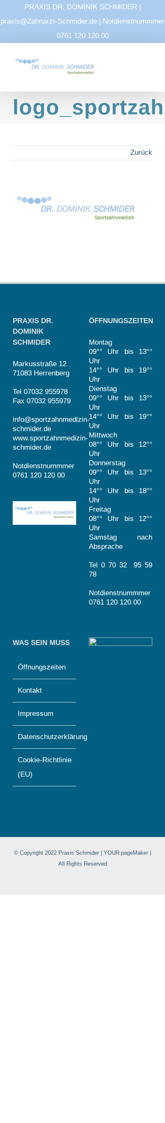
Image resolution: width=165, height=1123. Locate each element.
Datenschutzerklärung (45, 737)
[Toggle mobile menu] (149, 66)
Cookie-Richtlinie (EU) (45, 767)
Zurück (141, 152)
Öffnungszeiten (42, 667)
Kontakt (30, 690)
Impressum (35, 714)
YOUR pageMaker (126, 853)
